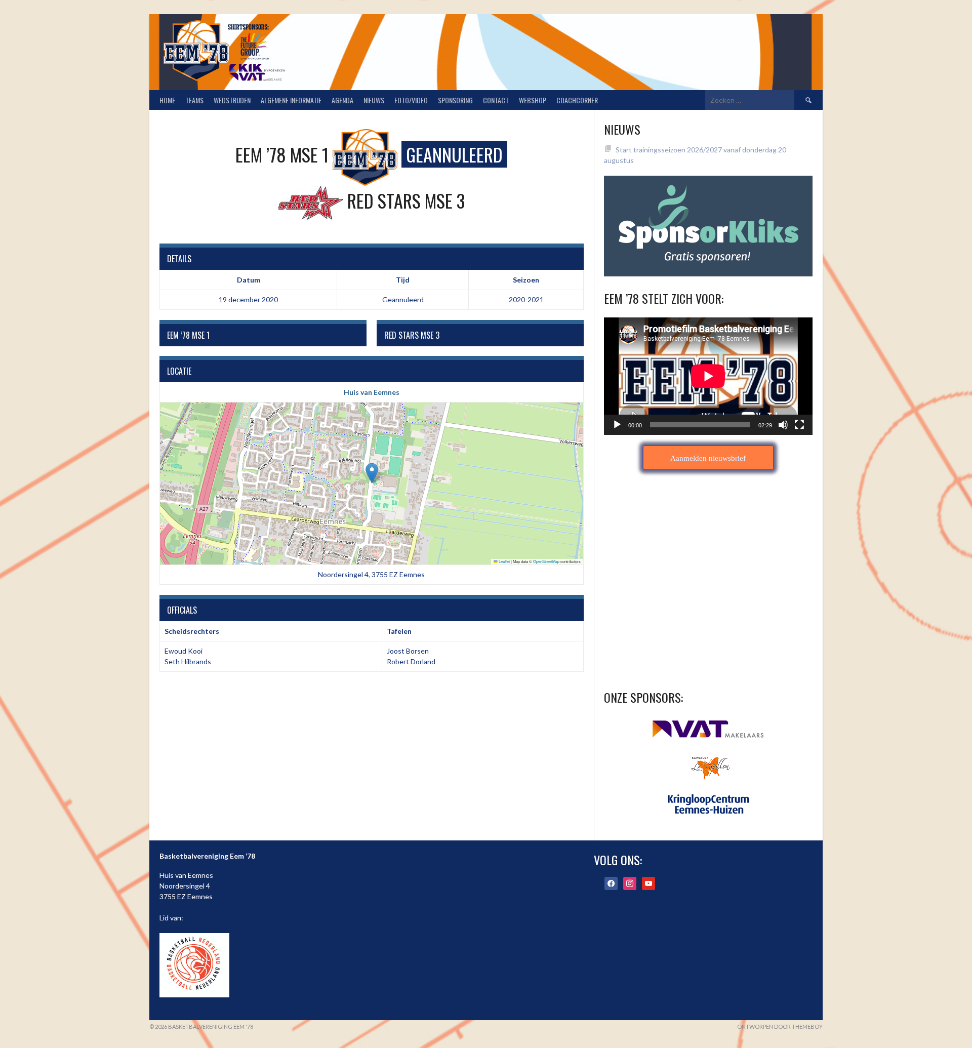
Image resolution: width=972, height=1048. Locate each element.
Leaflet (504, 561)
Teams (194, 100)
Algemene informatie (291, 100)
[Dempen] (783, 425)
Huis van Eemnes (371, 392)
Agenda (342, 100)
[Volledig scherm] (799, 425)
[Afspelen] (617, 425)
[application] (708, 376)
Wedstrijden (232, 100)
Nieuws (373, 100)
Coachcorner (577, 100)
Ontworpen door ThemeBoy (780, 1026)
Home (167, 100)
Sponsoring (455, 100)
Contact (496, 100)
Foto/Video (411, 100)
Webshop (532, 100)
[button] (372, 473)
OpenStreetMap (546, 561)
